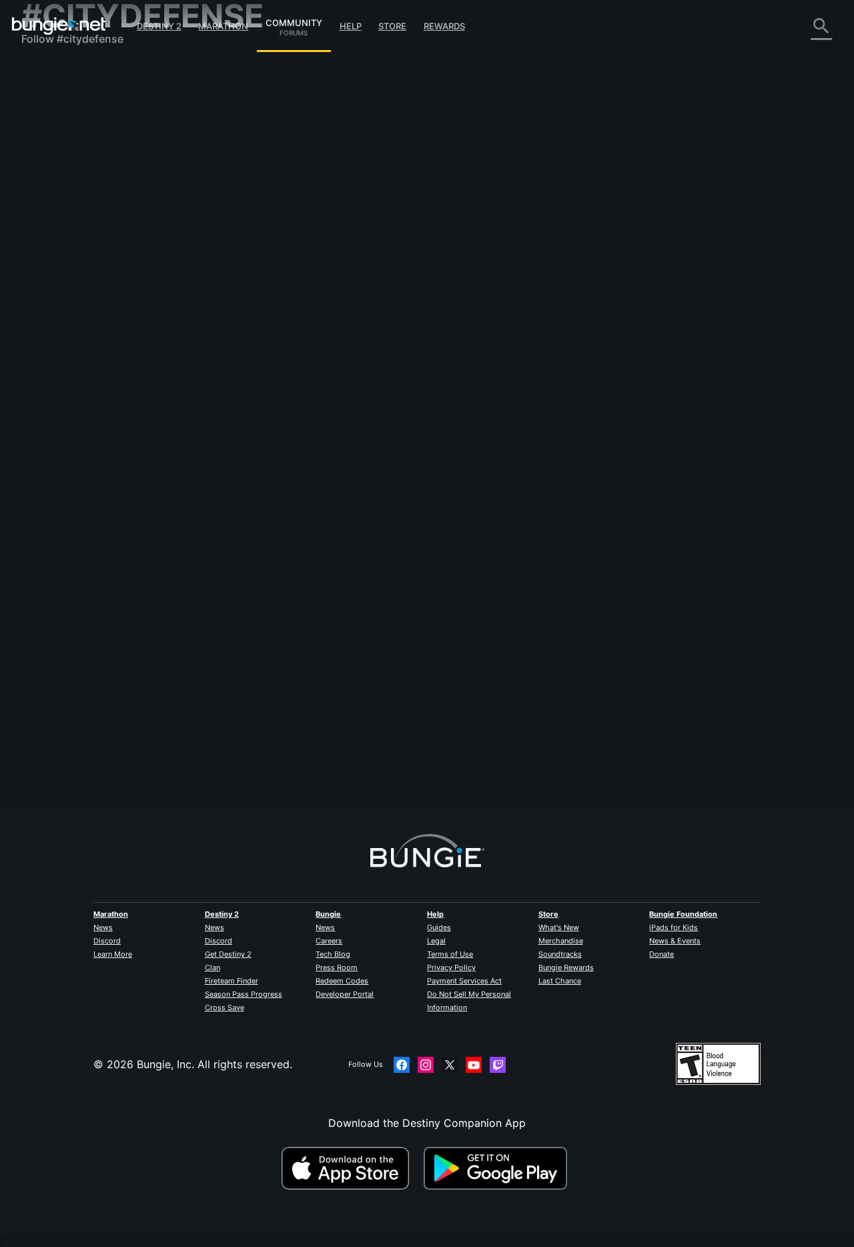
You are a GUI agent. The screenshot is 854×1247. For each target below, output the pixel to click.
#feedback (526, 249)
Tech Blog (333, 954)
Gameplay (56, 140)
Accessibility (62, 220)
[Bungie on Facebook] (402, 1065)
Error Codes (61, 166)
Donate (661, 954)
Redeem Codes (342, 980)
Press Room (337, 967)
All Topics (55, 73)
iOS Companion (70, 247)
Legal (436, 940)
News (103, 927)
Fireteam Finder (231, 980)
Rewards (444, 26)
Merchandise (560, 940)
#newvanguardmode (682, 249)
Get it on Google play (498, 1168)
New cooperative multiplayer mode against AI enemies (368, 247)
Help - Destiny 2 (72, 153)
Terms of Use (450, 954)
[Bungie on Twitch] (498, 1065)
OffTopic (53, 353)
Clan (212, 967)
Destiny (59, 26)
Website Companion (81, 233)
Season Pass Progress (243, 994)
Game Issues (62, 207)
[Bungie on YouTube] (474, 1065)
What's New (558, 927)
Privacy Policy (451, 967)
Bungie (328, 914)
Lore (42, 126)
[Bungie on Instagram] (426, 1065)
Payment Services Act (464, 980)
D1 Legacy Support (79, 300)
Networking (60, 180)
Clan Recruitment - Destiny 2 (104, 327)
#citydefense (617, 249)
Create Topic (265, 175)
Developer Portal (345, 994)
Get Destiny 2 (228, 954)
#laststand (569, 249)
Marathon (223, 26)
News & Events (675, 940)
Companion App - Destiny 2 (101, 313)
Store (392, 26)
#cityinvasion (746, 249)
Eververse (56, 193)
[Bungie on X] (450, 1065)
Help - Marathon (72, 367)
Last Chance (559, 980)
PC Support (60, 273)
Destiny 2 (159, 26)
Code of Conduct (66, 397)
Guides (439, 927)
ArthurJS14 (257, 261)
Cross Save (224, 1007)
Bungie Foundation (683, 914)
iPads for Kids (673, 927)
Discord (107, 940)
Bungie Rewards (566, 967)
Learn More (112, 954)
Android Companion (81, 260)
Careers (329, 940)
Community (294, 20)
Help (351, 26)
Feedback (55, 100)
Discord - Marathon (80, 380)
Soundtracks (560, 954)
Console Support (74, 287)
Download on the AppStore (351, 1168)
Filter (316, 176)
